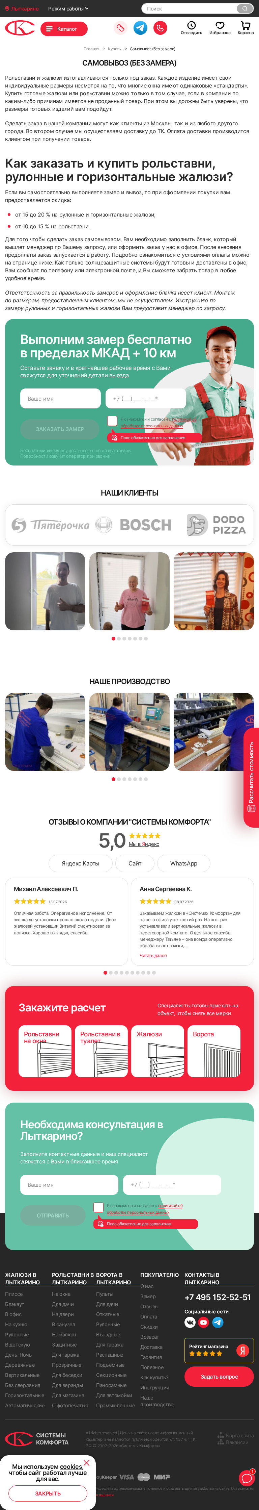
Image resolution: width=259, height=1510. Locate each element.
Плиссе (14, 1294)
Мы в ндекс (144, 844)
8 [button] (143, 973)
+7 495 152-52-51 (217, 1297)
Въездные (108, 1334)
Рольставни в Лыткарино (73, 1279)
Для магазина (68, 1395)
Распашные (109, 1355)
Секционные (111, 1375)
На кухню (16, 1324)
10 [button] (154, 973)
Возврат (149, 1337)
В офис (13, 1314)
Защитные (64, 1344)
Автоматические (25, 1405)
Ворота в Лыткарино (113, 1279)
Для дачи (63, 1304)
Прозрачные (67, 1365)
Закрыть (48, 1493)
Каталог (67, 29)
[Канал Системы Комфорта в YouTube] (203, 1323)
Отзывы (149, 1306)
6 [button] (140, 638)
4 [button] (130, 638)
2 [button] (119, 638)
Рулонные (17, 1334)
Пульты (104, 1294)
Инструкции (154, 1387)
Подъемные (110, 1365)
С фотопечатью (70, 1405)
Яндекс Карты (80, 863)
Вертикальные (22, 1375)
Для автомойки (114, 1395)
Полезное (152, 1367)
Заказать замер (120, 28)
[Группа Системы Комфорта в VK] (190, 1323)
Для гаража (65, 1355)
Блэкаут (14, 1304)
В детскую (17, 1344)
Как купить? (154, 1377)
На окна (61, 1294)
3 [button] (124, 638)
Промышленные (115, 1405)
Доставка (151, 1347)
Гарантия (151, 1357)
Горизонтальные (25, 1395)
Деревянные (20, 1365)
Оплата (148, 1316)
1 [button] (113, 638)
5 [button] (135, 638)
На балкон (64, 1334)
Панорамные (111, 1385)
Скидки (149, 1327)
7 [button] (146, 638)
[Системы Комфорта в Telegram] (217, 1323)
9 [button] (148, 973)
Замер (148, 1296)
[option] (113, 525)
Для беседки (67, 1375)
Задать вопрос (219, 1376)
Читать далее (153, 955)
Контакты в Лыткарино (202, 1279)
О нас (146, 1286)
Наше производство (156, 1401)
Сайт (134, 863)
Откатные (107, 1314)
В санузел (63, 1324)
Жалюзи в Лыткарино (22, 1279)
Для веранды (67, 1385)
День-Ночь (18, 1355)
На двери (63, 1314)
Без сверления (22, 1385)
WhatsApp (183, 863)
